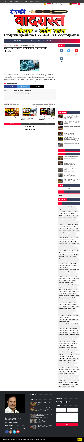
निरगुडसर (61, 213)
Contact (16, 1)
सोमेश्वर (74, 256)
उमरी (67, 233)
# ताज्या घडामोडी (9, 83)
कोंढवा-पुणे (66, 295)
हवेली (60, 259)
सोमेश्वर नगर (61, 282)
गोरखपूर (60, 304)
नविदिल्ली (69, 272)
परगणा (68, 347)
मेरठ (78, 369)
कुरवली (74, 293)
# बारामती (15, 83)
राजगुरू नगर (69, 371)
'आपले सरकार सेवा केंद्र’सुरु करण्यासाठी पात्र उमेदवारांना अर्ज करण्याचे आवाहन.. (28, 118)
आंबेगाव (72, 213)
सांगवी (64, 246)
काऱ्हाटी (64, 293)
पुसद (60, 352)
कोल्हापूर (70, 217)
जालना (70, 233)
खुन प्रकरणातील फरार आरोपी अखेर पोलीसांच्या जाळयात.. (71, 144)
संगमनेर (65, 382)
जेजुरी (74, 230)
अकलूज (70, 228)
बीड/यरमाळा (75, 358)
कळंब (69, 291)
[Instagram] (77, 1)
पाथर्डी (67, 349)
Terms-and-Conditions (34, 1)
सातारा (77, 215)
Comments (77, 154)
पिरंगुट (76, 349)
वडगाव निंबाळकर (72, 209)
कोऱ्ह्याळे (73, 297)
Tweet (25, 86)
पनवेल (60, 274)
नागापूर (65, 343)
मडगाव (60, 365)
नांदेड (78, 230)
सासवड (68, 246)
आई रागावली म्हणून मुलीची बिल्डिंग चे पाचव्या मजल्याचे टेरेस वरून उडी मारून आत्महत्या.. (47, 118)
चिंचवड (73, 306)
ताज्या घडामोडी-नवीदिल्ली (64, 323)
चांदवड (64, 306)
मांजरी (68, 365)
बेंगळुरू (65, 360)
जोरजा (74, 308)
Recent (62, 154)
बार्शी (70, 358)
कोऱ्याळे (77, 295)
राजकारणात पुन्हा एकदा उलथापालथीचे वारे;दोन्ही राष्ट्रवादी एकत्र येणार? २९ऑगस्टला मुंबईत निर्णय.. (72, 133)
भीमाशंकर (70, 362)
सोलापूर (64, 217)
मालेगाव (75, 276)
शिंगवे (69, 380)
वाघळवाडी (61, 378)
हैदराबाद (73, 386)
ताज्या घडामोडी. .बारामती (63, 326)
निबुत (64, 345)
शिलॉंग (73, 380)
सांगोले (60, 384)
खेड (64, 261)
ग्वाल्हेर (77, 261)
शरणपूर (60, 380)
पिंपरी (60, 233)
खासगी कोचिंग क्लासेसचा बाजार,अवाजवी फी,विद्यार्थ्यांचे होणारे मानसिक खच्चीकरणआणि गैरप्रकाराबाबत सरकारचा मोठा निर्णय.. (72, 139)
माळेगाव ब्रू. (67, 367)
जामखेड (66, 263)
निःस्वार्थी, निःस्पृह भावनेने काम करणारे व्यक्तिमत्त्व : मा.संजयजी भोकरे (71, 174)
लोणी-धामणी (61, 256)
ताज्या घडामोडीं (61, 339)
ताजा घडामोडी (68, 315)
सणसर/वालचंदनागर (73, 382)
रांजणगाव (64, 278)
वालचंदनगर (66, 222)
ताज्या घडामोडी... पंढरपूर (63, 267)
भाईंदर (74, 360)
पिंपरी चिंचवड (70, 252)
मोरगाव (74, 226)
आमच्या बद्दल (56, 41)
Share (11, 86)
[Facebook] (72, 1)
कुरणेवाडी (70, 293)
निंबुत (60, 345)
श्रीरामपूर (60, 382)
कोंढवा (64, 239)
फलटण (60, 217)
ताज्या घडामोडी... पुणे (72, 241)
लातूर (60, 230)
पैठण (63, 352)
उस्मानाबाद (75, 248)
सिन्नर (76, 384)
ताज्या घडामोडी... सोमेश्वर (63, 334)
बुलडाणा (60, 360)
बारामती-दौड (76, 354)
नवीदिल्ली (75, 211)
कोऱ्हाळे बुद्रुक (67, 297)
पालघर (64, 252)
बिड (77, 274)
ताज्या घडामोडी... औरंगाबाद (74, 328)
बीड (59, 211)
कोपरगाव (76, 259)
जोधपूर (69, 308)
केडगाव (74, 235)
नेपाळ (74, 272)
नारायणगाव (74, 343)
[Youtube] (79, 1)
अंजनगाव (69, 230)
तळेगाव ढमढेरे (70, 313)
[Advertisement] (69, 75)
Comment (38, 86)
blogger (12, 123)
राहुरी (75, 371)
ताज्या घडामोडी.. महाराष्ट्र (66, 211)
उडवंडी (75, 287)
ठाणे (59, 226)
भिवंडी (65, 362)
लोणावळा (76, 254)
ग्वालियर (69, 304)
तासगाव (74, 339)
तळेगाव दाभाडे (61, 315)
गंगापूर (60, 302)
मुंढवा (60, 278)
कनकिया (70, 289)
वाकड (77, 375)
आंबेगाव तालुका (68, 248)
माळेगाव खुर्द (61, 367)
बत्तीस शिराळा (61, 354)
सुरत (69, 386)
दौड (69, 213)
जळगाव (74, 217)
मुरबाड (66, 369)
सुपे (63, 233)
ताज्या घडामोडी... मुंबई (63, 243)
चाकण (69, 306)
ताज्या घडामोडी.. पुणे (62, 241)
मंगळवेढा (66, 276)
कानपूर (60, 293)
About (11, 1)
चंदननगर (75, 304)
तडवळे (74, 310)
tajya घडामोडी (62, 285)
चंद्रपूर (69, 239)
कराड (72, 259)
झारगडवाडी (61, 310)
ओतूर (60, 289)
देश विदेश (19, 41)
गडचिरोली (68, 261)
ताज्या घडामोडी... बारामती (69, 215)
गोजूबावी (74, 302)
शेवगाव (77, 380)
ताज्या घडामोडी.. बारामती (63, 237)
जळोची (73, 239)
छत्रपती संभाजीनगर (62, 224)
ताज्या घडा (61, 317)
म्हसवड (64, 371)
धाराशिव (73, 341)
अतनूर (72, 246)
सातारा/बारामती (66, 384)
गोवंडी (65, 304)
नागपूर (64, 220)
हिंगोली (72, 282)
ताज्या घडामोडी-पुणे (74, 323)
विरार (76, 378)
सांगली (60, 228)
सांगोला (73, 280)
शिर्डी (70, 256)
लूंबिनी (65, 373)
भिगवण (63, 226)
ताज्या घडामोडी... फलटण (64, 269)
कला (35, 41)
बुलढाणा (71, 237)
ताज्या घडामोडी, (20, 54)
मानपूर (72, 365)
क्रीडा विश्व (30, 41)
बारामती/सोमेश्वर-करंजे (63, 358)
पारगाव (60, 220)
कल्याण (60, 239)
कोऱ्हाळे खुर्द (61, 297)
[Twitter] (74, 1)
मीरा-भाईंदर (61, 369)
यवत (72, 254)
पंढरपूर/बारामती (62, 347)
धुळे (69, 243)
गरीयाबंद (65, 302)
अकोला (64, 259)
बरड (71, 354)
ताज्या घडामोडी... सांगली (74, 332)
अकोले (71, 285)
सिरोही (60, 386)
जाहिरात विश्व (49, 41)
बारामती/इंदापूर (62, 356)
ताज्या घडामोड (66, 317)
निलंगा (72, 345)
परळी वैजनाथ (74, 347)
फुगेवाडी (72, 352)
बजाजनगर (72, 274)
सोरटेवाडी (67, 282)
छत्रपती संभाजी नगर (63, 308)
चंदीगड (60, 306)
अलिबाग (76, 285)
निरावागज (65, 250)
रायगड (73, 278)
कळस (77, 291)
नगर (65, 272)
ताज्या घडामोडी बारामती (63, 319)
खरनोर (70, 300)
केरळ (60, 250)
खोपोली (74, 300)
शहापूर (64, 380)
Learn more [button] (42, 439)
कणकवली (64, 289)
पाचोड (64, 349)
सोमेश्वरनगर (65, 228)
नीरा (69, 250)
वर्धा (70, 375)
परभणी (60, 252)
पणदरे (77, 250)
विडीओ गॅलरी (41, 41)
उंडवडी (67, 287)
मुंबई (75, 207)
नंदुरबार (60, 343)
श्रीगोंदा (69, 280)
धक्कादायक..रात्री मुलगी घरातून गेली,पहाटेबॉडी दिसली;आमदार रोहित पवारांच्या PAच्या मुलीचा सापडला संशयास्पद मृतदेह (71, 116)
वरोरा (67, 375)
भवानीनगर (61, 276)
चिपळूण (77, 306)
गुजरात (69, 302)
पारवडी (71, 349)
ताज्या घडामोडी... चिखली (63, 330)
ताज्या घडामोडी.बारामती (74, 336)
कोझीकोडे (72, 295)
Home (6, 1)
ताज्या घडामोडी (42, 3)
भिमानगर (60, 362)
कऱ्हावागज (65, 291)
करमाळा (75, 289)
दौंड (78, 269)
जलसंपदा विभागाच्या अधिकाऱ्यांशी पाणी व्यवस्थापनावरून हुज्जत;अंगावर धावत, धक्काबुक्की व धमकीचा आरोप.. (72, 128)
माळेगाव (60, 222)
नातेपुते (69, 343)
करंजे (68, 259)
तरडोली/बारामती (62, 313)
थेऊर (64, 341)
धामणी (69, 220)
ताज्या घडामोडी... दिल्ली (63, 332)
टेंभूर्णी (66, 310)
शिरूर (60, 246)
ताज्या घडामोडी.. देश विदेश (71, 265)
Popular (69, 154)
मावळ (73, 367)
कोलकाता (61, 300)
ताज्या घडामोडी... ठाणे (74, 330)
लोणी (78, 243)
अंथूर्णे (68, 285)
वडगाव (60, 280)
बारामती (15, 45)
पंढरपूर (72, 250)
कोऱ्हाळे (60, 261)
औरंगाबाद (61, 215)
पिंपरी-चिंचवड (66, 274)
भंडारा (68, 254)
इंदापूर (60, 209)
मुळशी (74, 369)
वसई (73, 375)
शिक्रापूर (64, 280)
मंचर (71, 276)
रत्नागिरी (74, 243)
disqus (29, 123)
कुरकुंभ (69, 235)
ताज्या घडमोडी (75, 315)
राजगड (69, 278)
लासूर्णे (77, 278)
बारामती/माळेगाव (69, 356)
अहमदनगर (69, 226)
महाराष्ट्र (73, 220)
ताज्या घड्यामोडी (69, 339)
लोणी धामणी (65, 209)
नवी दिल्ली (76, 222)
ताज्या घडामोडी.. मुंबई (63, 328)
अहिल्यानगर (61, 248)
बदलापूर (67, 354)
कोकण (25, 41)
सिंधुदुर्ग (72, 384)
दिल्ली (65, 213)
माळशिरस (77, 237)
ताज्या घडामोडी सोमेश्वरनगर (64, 321)
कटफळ (65, 235)
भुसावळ (75, 362)
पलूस (60, 349)
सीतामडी (64, 386)
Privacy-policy (23, 1)
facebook (47, 123)
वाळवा (72, 378)
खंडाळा (65, 300)
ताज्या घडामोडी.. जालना (74, 326)
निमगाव (67, 345)
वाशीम (67, 256)
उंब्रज (72, 287)
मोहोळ (60, 371)
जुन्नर (70, 263)
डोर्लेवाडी (75, 263)
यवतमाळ (76, 228)
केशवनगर (61, 295)
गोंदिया (73, 261)
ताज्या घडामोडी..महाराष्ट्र (63, 336)
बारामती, (24, 54)
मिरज (77, 367)
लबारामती (61, 373)
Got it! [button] (79, 439)
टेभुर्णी (70, 310)
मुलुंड (70, 369)
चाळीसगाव (61, 263)
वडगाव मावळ (61, 375)
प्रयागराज (68, 352)
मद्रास (64, 365)
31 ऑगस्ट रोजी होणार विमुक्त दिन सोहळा (53, 4)
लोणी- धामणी (71, 373)
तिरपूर (60, 341)
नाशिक (71, 222)
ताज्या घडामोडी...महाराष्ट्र (74, 334)
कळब (73, 291)
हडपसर (60, 235)
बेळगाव (69, 360)
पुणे (71, 207)
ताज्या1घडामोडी (73, 269)
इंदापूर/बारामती (62, 287)
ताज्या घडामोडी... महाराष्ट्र (73, 224)
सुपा (74, 233)
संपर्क (62, 41)
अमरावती (64, 230)
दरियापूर (68, 341)
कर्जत (60, 291)
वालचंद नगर (66, 378)
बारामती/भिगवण (62, 254)
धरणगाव (60, 272)
